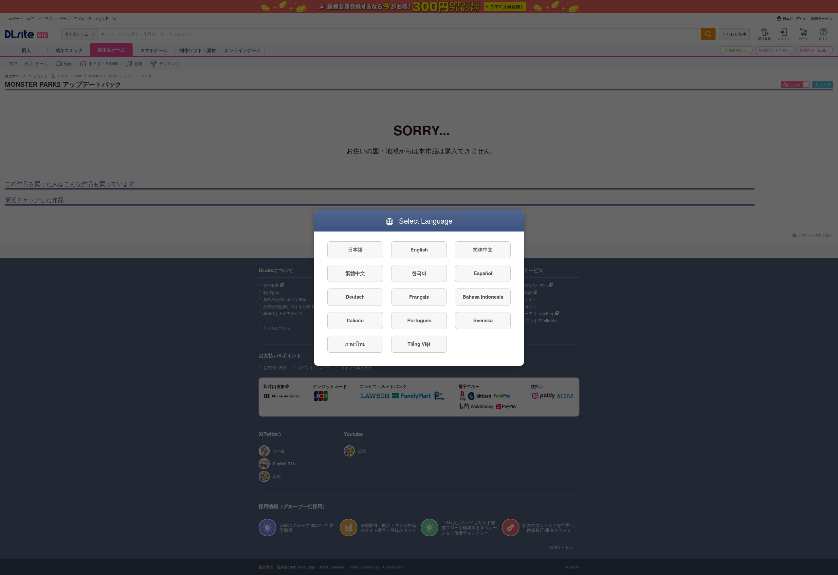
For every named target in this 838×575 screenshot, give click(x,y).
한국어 (419, 273)
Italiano (355, 320)
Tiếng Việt (419, 343)
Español (483, 273)
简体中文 (483, 249)
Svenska (483, 320)
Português (419, 320)
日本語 (355, 249)
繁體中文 (355, 273)
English (419, 249)
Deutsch (355, 296)
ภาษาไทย (355, 343)
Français (419, 296)
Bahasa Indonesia (483, 296)
